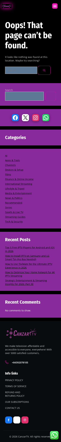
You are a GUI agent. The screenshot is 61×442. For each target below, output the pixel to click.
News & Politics (13, 198)
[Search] (44, 70)
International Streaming (18, 183)
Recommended (13, 202)
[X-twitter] (16, 419)
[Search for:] (21, 70)
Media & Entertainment (18, 193)
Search (9, 90)
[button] (55, 6)
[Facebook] (15, 118)
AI (6, 155)
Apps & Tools (12, 160)
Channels (10, 165)
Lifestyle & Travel (14, 188)
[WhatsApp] (46, 118)
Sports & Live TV (14, 212)
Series (8, 207)
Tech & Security (14, 221)
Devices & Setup (14, 169)
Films (8, 174)
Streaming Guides (15, 216)
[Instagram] (36, 118)
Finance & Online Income (19, 179)
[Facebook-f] (8, 419)
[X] (25, 118)
